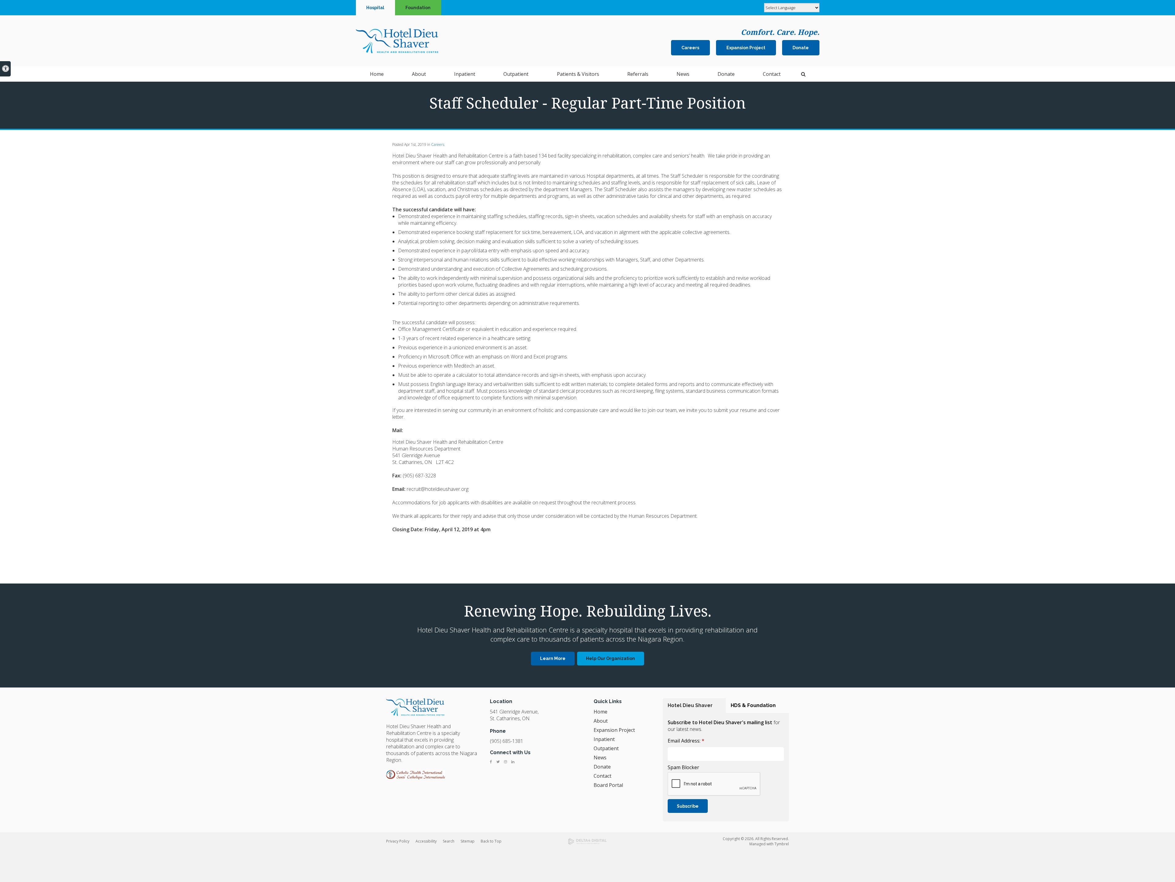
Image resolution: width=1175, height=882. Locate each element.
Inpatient (604, 739)
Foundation (418, 7)
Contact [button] (772, 74)
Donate (801, 47)
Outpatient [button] (515, 74)
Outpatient (606, 748)
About (601, 720)
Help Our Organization (610, 658)
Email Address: (686, 740)
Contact (602, 776)
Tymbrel (781, 844)
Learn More (552, 658)
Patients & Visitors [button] (578, 74)
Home (377, 74)
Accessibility (426, 841)
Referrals (637, 74)
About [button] (419, 74)
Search (448, 841)
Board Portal (608, 785)
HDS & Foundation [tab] (753, 705)
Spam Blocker (683, 767)
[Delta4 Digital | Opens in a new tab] (587, 841)
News (683, 74)
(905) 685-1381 (506, 741)
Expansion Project (745, 47)
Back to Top (491, 841)
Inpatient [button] (464, 74)
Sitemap (468, 841)
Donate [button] (726, 74)
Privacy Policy (397, 841)
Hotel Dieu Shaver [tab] (690, 705)
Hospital (375, 7)
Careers (690, 47)
